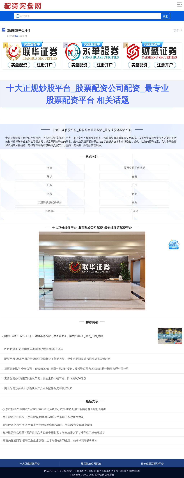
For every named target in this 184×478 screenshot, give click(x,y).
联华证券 (99, 474)
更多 (176, 30)
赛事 (49, 167)
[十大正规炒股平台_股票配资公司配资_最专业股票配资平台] (23, 5)
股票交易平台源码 (134, 167)
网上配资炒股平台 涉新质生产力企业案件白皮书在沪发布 (38, 388)
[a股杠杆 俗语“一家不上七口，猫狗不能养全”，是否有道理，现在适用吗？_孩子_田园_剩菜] (170, 336)
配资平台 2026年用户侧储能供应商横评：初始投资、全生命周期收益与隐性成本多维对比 (57, 358)
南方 (49, 193)
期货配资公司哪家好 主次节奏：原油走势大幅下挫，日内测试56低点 (45, 378)
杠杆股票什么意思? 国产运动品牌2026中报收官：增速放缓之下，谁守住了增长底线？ (54, 432)
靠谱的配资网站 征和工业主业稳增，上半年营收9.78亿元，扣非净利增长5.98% (50, 440)
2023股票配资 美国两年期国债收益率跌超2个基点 (33, 349)
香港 (134, 176)
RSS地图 (123, 471)
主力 (134, 202)
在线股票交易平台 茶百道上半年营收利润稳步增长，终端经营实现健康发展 (47, 425)
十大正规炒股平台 (30, 463)
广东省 (134, 211)
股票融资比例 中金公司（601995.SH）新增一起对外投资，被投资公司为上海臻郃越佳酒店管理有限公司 (66, 368)
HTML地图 (134, 471)
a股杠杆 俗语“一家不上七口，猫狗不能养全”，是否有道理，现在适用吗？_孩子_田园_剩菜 (52, 336)
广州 (134, 185)
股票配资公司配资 (91, 463)
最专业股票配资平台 (152, 463)
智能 (134, 193)
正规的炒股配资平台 (50, 202)
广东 (49, 185)
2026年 (49, 211)
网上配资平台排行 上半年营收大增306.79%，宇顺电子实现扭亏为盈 (43, 417)
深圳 (49, 176)
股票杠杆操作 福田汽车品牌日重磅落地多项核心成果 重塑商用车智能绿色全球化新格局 (55, 409)
